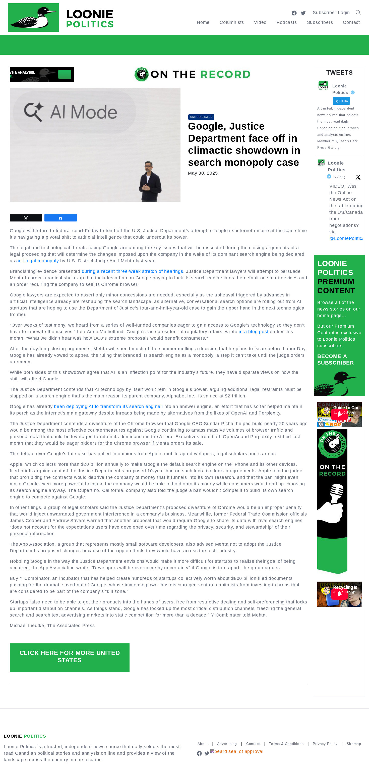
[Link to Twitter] (303, 12)
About (203, 744)
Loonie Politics (336, 166)
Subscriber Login (331, 12)
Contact (351, 22)
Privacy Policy (325, 744)
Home (203, 22)
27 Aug (340, 177)
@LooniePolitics (347, 238)
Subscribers (320, 22)
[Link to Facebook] (294, 12)
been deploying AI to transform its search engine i (108, 406)
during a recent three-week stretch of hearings (132, 271)
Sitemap (354, 744)
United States (201, 117)
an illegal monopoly (37, 260)
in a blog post (253, 331)
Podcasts (287, 22)
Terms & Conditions (286, 744)
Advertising (227, 744)
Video (260, 22)
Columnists (232, 22)
